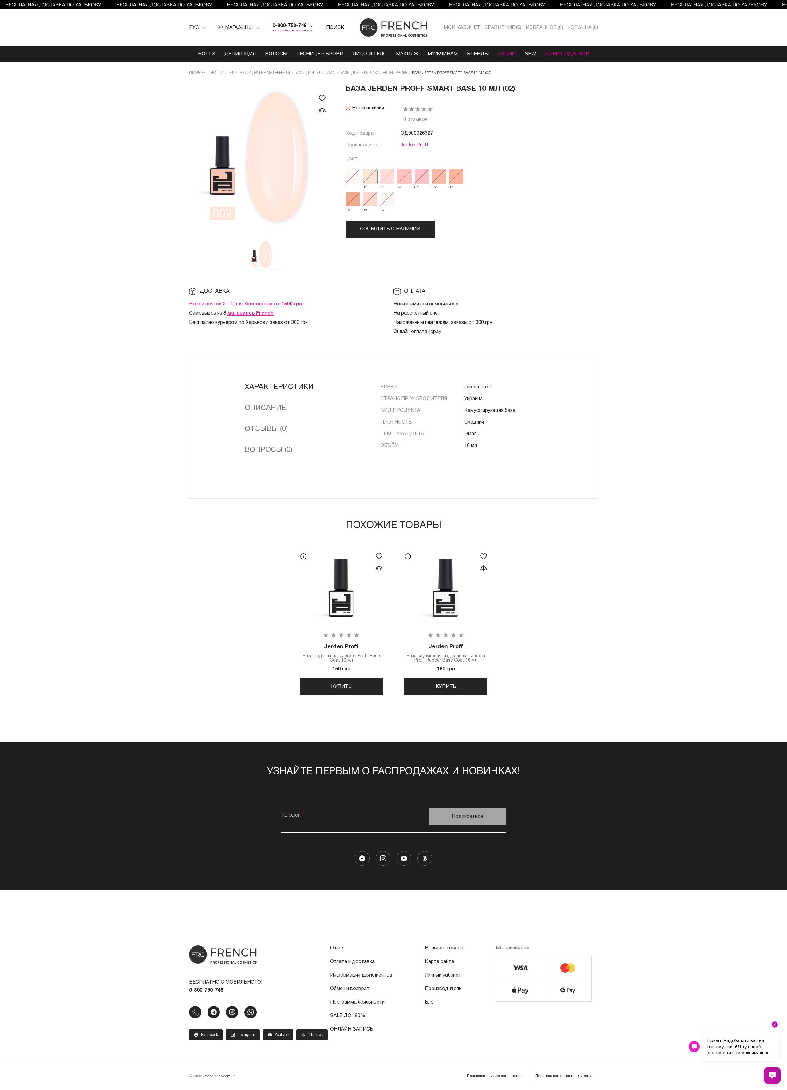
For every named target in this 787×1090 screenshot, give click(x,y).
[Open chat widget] (772, 1075)
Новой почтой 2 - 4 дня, (246, 304)
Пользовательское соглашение (495, 1076)
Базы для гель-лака (315, 72)
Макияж (407, 54)
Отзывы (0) (266, 429)
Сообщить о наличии (390, 229)
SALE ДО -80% (347, 1016)
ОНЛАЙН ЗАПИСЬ (351, 1029)
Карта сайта (439, 962)
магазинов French (250, 313)
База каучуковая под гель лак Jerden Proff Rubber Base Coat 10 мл (446, 653)
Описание (265, 408)
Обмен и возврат (350, 989)
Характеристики (279, 387)
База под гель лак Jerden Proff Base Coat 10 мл (341, 653)
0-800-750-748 (289, 26)
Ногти (206, 54)
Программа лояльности (357, 1002)
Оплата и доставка (352, 962)
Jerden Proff (414, 145)
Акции (507, 54)
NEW (530, 54)
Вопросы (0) (268, 450)
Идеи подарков (567, 54)
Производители (443, 989)
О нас (336, 948)
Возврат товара (444, 948)
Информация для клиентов (361, 975)
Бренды (478, 54)
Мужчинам (443, 54)
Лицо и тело (370, 54)
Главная (197, 72)
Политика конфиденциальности (563, 1076)
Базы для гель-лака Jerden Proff (373, 72)
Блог (430, 1002)
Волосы (276, 54)
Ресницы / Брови (319, 54)
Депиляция (240, 54)
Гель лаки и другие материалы (259, 72)
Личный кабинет (443, 975)
